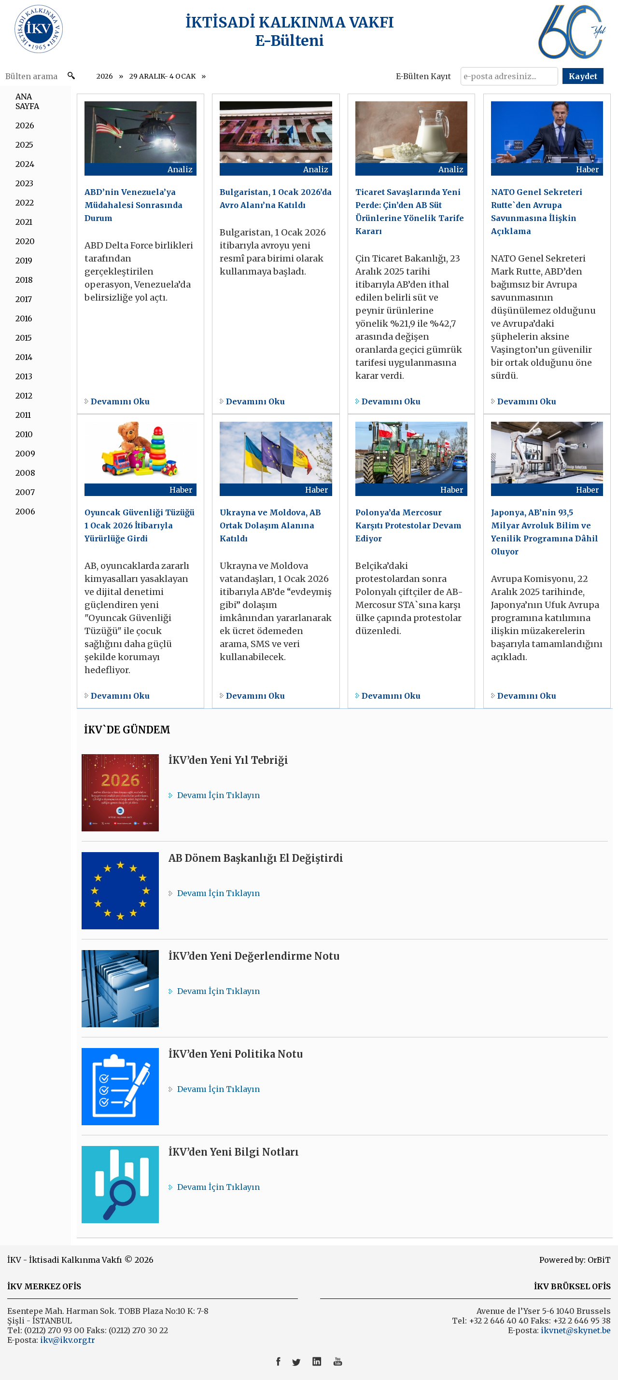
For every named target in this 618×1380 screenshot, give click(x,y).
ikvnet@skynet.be (576, 1330)
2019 (23, 260)
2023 (24, 183)
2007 (25, 492)
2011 (23, 415)
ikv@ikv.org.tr (66, 1340)
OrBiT (599, 1260)
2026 (105, 76)
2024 (24, 164)
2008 (25, 473)
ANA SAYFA (27, 101)
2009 (25, 453)
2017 (23, 299)
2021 (23, 222)
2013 (23, 376)
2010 (24, 434)
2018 (24, 280)
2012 (23, 395)
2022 (24, 202)
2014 (23, 357)
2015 (23, 338)
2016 (23, 318)
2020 (25, 241)
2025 (24, 145)
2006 (25, 511)
